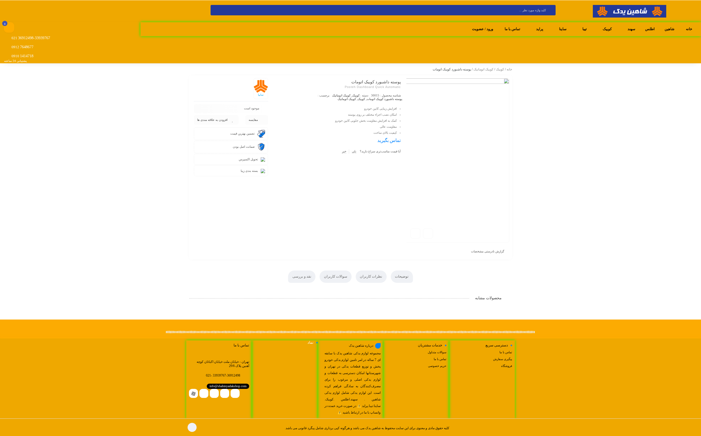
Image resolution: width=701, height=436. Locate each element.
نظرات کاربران (371, 276)
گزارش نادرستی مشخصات (487, 251)
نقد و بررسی (301, 276)
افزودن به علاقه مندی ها (212, 119)
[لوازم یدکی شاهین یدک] (629, 11)
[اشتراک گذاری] (428, 233)
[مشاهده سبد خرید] (9, 28)
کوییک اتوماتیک (483, 69)
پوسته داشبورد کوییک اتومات (384, 99)
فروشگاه (506, 365)
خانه (509, 69)
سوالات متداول (437, 352)
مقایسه (253, 119)
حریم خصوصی (437, 365)
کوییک (500, 69)
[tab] (402, 276)
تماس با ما (505, 352)
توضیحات (402, 276)
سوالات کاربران (335, 276)
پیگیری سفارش (502, 359)
